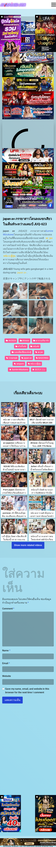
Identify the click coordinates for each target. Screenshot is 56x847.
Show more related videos (28, 545)
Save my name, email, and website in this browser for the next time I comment (27, 690)
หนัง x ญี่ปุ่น (35, 364)
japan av (27, 358)
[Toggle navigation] (53, 4)
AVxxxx (25, 340)
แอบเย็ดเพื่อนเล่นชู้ (22, 352)
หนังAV (36, 346)
